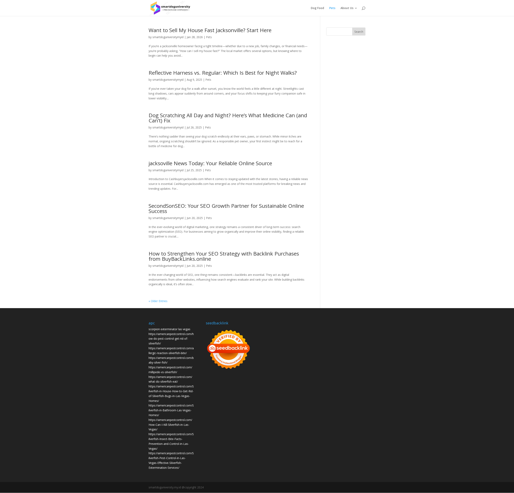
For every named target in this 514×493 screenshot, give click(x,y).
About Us (347, 8)
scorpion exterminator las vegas (169, 329)
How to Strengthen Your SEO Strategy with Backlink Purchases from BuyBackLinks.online (224, 256)
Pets (332, 8)
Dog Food (317, 8)
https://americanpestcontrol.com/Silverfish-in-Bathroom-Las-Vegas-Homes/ (171, 410)
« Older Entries (158, 301)
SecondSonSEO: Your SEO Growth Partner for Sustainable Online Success (226, 208)
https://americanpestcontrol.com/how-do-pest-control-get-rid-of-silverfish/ (171, 338)
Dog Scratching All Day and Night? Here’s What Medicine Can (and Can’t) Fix (228, 118)
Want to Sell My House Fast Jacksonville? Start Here (210, 30)
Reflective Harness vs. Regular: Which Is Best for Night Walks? (223, 72)
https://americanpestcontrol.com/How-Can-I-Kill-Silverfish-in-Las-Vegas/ (170, 424)
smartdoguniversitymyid (168, 37)
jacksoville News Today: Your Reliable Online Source (210, 163)
